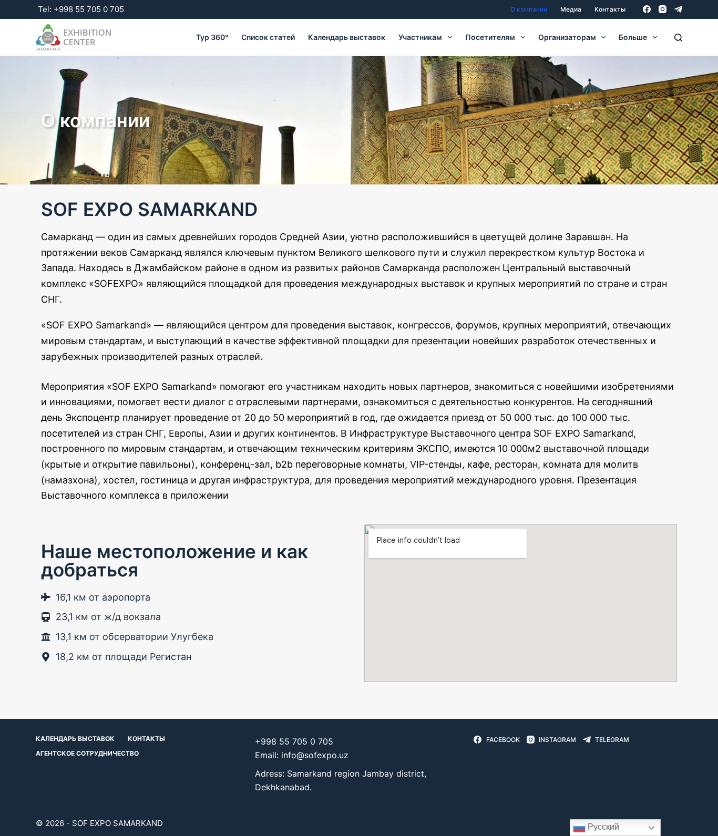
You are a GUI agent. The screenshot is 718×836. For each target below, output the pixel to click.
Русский (602, 826)
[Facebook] (647, 9)
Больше (633, 37)
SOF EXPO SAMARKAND (117, 823)
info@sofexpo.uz (314, 755)
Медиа (570, 9)
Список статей (268, 37)
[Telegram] (678, 9)
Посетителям (490, 37)
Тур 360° (212, 37)
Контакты (609, 9)
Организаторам (567, 37)
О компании (528, 9)
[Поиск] (678, 38)
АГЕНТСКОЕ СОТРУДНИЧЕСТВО (87, 753)
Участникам (420, 37)
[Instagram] (662, 9)
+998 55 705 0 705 (89, 9)
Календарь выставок (346, 37)
